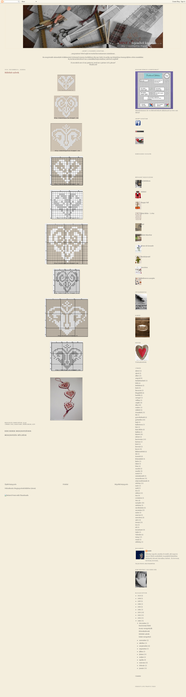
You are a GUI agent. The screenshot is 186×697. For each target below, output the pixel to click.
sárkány (138, 505)
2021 (139, 596)
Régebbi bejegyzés (121, 484)
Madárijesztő (145, 257)
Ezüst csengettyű (145, 637)
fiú (136, 415)
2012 (139, 615)
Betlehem (138, 385)
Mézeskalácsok (144, 631)
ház (136, 427)
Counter (138, 676)
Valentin (138, 535)
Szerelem (144, 267)
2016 (139, 604)
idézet (137, 437)
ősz (136, 496)
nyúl (136, 488)
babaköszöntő (140, 381)
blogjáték (138, 393)
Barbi (149, 551)
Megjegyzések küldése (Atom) (25, 488)
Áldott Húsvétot (146, 235)
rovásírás (138, 498)
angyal (137, 378)
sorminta (138, 510)
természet (139, 530)
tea (136, 525)
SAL (136, 500)
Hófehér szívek (144, 634)
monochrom (27, 424)
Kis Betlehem (145, 181)
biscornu (138, 390)
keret (137, 449)
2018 (139, 598)
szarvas (138, 515)
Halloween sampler (148, 278)
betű (136, 388)
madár (137, 471)
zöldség (138, 542)
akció (137, 373)
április (141, 660)
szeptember (143, 646)
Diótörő (143, 192)
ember (137, 408)
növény (138, 483)
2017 (139, 601)
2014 (139, 610)
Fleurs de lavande (147, 246)
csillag (137, 400)
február (142, 665)
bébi (136, 383)
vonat (137, 540)
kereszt (138, 447)
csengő (137, 398)
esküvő (137, 410)
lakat (137, 464)
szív (33, 424)
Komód (138, 456)
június (141, 654)
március (142, 663)
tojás (137, 532)
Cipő (142, 224)
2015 (139, 607)
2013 (139, 612)
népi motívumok (141, 481)
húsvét (137, 434)
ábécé (137, 371)
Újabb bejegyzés (10, 484)
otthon (137, 493)
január (141, 668)
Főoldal (65, 484)
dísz (12, 424)
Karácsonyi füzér (145, 626)
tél (136, 527)
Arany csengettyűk (145, 628)
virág (137, 537)
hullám (137, 432)
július (141, 652)
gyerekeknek (140, 417)
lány (136, 466)
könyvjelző (139, 459)
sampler (138, 503)
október (142, 643)
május (141, 657)
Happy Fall (145, 203)
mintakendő (139, 476)
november (143, 640)
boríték (137, 395)
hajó (136, 422)
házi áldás (138, 430)
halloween (139, 425)
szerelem (138, 518)
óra (136, 491)
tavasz (137, 522)
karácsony (18, 424)
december (143, 623)
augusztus (143, 649)
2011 (139, 618)
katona (137, 442)
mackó (137, 469)
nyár (137, 486)
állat (136, 376)
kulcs (137, 461)
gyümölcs (138, 420)
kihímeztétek (140, 452)
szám (137, 513)
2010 (139, 621)
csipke (137, 403)
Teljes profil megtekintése (145, 563)
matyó (137, 473)
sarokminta (139, 508)
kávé (137, 444)
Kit (136, 454)
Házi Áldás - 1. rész (147, 213)
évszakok (138, 412)
